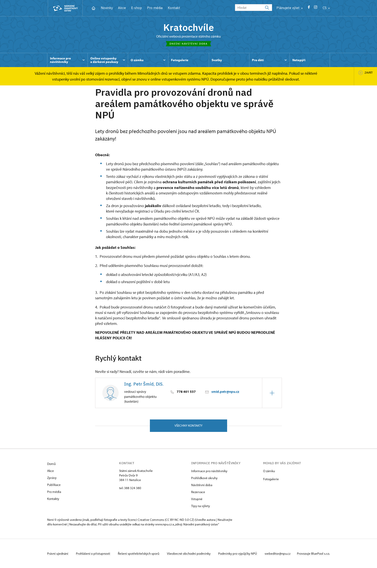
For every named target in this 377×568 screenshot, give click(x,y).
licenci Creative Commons (146, 520)
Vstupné (196, 499)
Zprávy (52, 478)
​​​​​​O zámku (269, 471)
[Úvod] (93, 8)
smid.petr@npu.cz (225, 391)
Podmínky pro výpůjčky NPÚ (238, 553)
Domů (51, 464)
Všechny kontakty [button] (188, 425)
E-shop (136, 8)
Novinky (107, 8)
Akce (122, 8)
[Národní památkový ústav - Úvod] (65, 8)
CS (325, 8)
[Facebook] (308, 8)
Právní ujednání (58, 553)
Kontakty (53, 499)
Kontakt (174, 8)
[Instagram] (315, 8)
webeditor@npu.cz (277, 553)
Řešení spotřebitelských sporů (139, 553)
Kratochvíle (188, 27)
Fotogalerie (271, 479)
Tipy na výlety (200, 506)
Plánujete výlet (288, 8)
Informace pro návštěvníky (209, 471)
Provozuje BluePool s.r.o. (313, 553)
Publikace (54, 485)
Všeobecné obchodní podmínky (189, 553)
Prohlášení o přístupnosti (93, 553)
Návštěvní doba (201, 485)
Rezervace (198, 492)
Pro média (155, 8)
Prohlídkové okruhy (204, 478)
